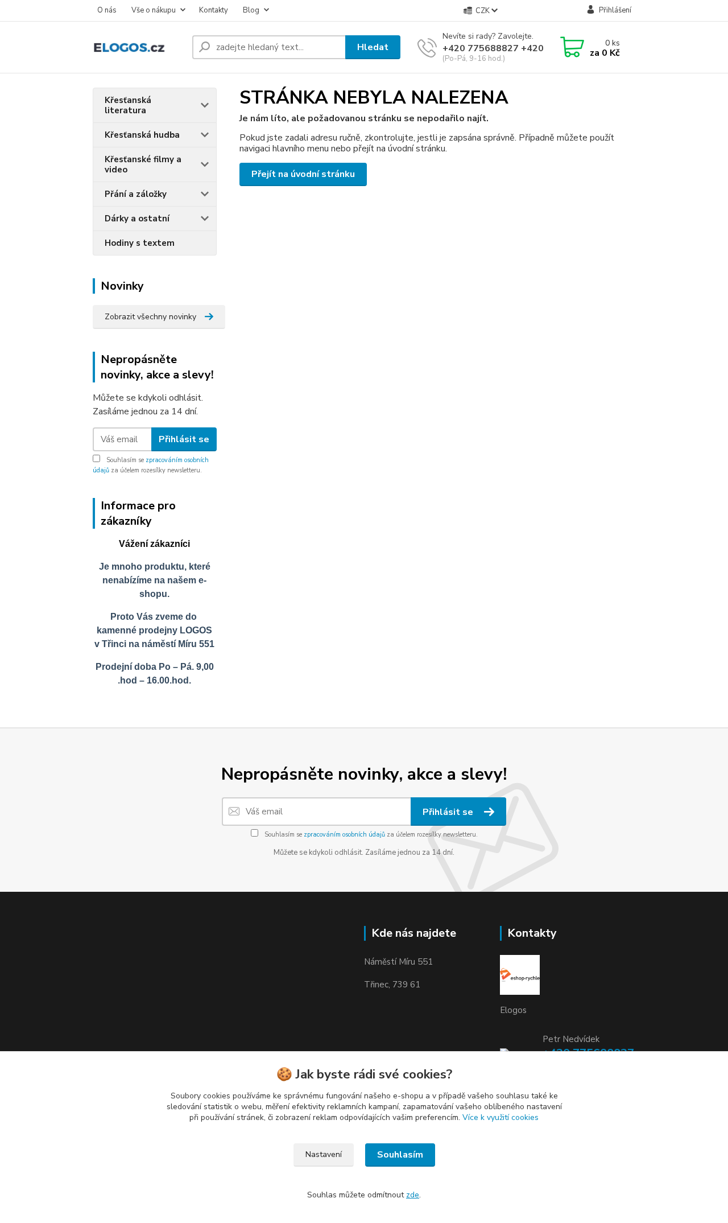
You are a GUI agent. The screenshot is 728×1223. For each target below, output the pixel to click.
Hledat (372, 47)
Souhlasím (400, 1154)
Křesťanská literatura (128, 105)
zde (412, 1194)
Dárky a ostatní (137, 218)
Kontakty (213, 10)
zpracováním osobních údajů (344, 834)
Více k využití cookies (500, 1117)
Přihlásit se (184, 439)
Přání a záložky (136, 194)
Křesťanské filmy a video (143, 164)
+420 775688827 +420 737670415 (519, 48)
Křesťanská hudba (142, 135)
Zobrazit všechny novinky (150, 316)
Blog (251, 10)
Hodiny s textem (140, 243)
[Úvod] (138, 47)
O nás (107, 10)
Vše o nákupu (153, 10)
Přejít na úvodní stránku (303, 174)
